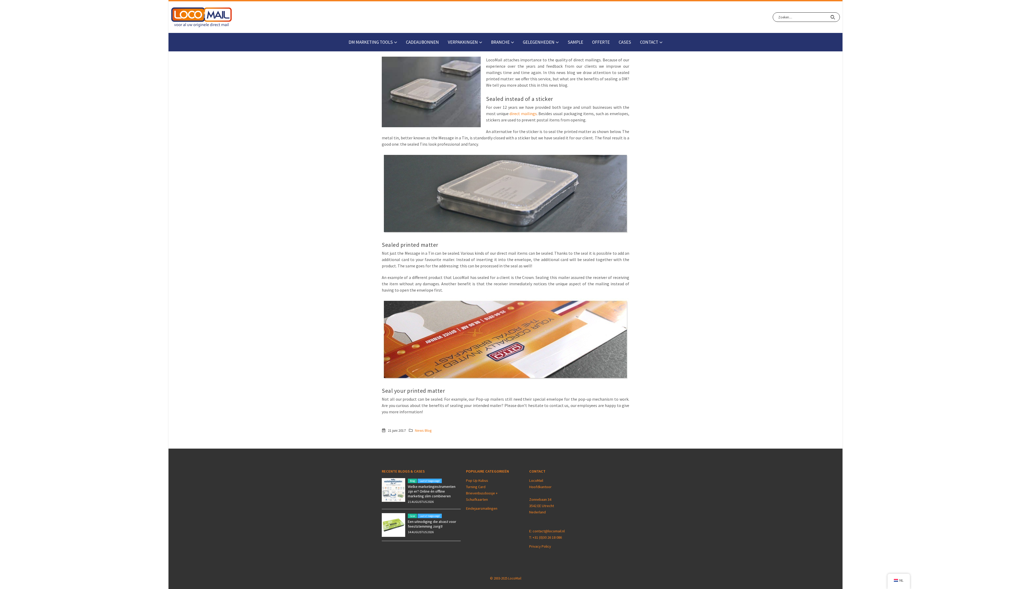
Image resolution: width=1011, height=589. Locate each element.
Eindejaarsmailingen (481, 508)
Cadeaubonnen (422, 42)
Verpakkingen (463, 42)
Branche (500, 42)
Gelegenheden (538, 42)
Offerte (601, 42)
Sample (575, 42)
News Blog (423, 430)
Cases (625, 42)
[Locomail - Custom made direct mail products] (201, 17)
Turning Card (475, 486)
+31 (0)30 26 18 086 (547, 537)
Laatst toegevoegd (430, 481)
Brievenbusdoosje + (482, 493)
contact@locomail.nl (549, 531)
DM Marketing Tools (371, 42)
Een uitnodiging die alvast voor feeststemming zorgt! (432, 524)
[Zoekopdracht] (833, 17)
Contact (649, 42)
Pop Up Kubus (477, 480)
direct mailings (523, 113)
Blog (412, 481)
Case (412, 516)
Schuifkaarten (477, 499)
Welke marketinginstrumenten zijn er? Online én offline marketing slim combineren (431, 491)
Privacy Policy (540, 546)
